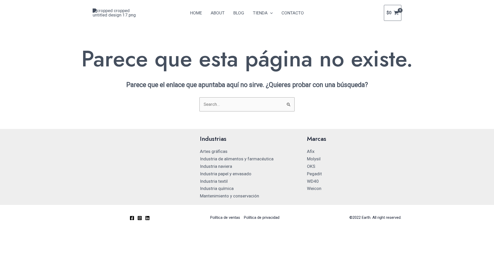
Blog (238, 12)
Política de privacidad (261, 217)
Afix (310, 151)
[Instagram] (139, 218)
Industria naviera (216, 166)
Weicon (314, 188)
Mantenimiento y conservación (229, 195)
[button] (270, 13)
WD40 (313, 181)
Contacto (292, 12)
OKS (311, 166)
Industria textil (214, 181)
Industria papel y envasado (225, 173)
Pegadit (314, 173)
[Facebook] (132, 218)
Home (196, 12)
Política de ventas (225, 217)
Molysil (314, 158)
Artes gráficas (213, 151)
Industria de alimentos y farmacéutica (237, 158)
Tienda (260, 12)
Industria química (217, 188)
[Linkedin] (147, 218)
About (218, 12)
